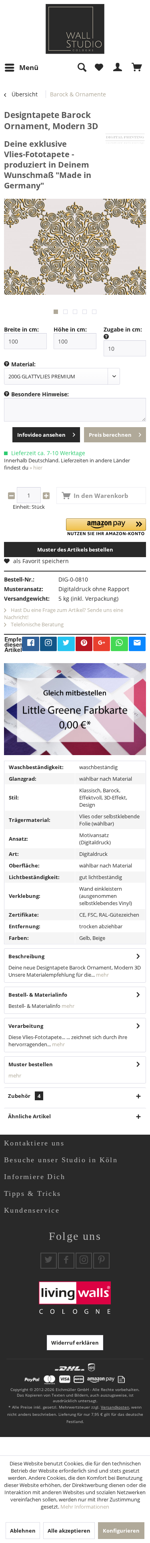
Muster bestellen (30, 1064)
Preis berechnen (110, 434)
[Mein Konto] (118, 68)
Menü (28, 67)
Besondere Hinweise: (40, 394)
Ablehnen (23, 1530)
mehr (102, 974)
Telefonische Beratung (37, 624)
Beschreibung (26, 956)
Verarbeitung (25, 1025)
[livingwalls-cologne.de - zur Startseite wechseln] (75, 29)
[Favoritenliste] (99, 68)
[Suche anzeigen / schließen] (82, 68)
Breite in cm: (21, 329)
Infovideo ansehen (41, 434)
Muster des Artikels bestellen (75, 549)
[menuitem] (21, 68)
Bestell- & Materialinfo (37, 994)
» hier (36, 467)
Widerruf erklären (75, 1342)
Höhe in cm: (70, 329)
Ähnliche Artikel (29, 1116)
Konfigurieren (121, 1530)
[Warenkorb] (137, 68)
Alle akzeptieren (69, 1530)
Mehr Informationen (84, 1506)
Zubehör (24, 1095)
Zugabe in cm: (123, 329)
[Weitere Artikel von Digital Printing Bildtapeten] (125, 139)
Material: (23, 364)
